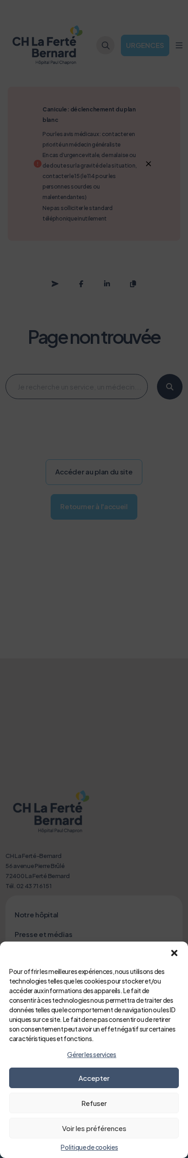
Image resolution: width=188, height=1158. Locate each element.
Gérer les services (91, 1054)
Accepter (94, 1078)
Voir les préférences (94, 1128)
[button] (174, 953)
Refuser (94, 1103)
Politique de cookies (89, 1147)
